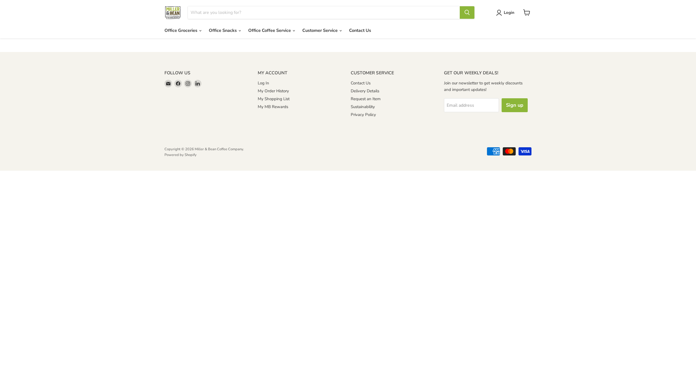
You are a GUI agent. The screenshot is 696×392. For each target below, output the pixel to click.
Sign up (514, 105)
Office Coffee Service (270, 30)
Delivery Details (365, 91)
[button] (506, 13)
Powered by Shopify (180, 154)
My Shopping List (274, 99)
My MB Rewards (273, 106)
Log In (263, 83)
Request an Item (366, 99)
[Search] (467, 12)
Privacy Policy (363, 114)
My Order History (273, 91)
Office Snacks (223, 30)
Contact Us (360, 30)
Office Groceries (181, 30)
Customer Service (320, 30)
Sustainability (363, 106)
